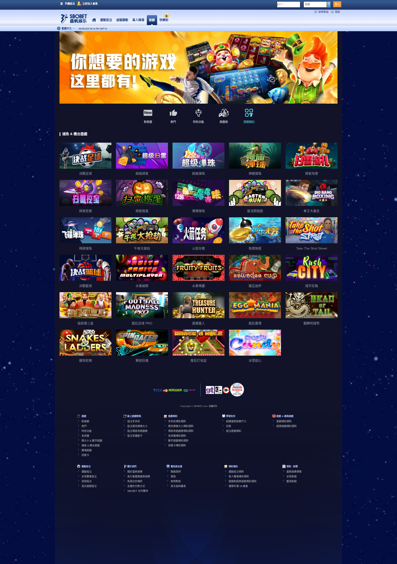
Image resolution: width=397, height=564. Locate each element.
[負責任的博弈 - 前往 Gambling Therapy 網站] (210, 391)
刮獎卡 (85, 455)
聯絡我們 (176, 471)
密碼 (307, 4)
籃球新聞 (291, 481)
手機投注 (70, 3)
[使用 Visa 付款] (157, 393)
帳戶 (280, 4)
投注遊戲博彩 (233, 431)
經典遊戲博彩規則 (286, 426)
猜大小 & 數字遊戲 (92, 440)
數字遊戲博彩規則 (178, 440)
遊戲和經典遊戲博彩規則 (242, 481)
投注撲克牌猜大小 (137, 426)
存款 (228, 426)
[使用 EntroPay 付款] (185, 393)
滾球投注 (87, 481)
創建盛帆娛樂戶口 (236, 421)
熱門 (84, 426)
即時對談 (323, 12)
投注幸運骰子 (134, 435)
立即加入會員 (90, 3)
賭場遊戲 (87, 450)
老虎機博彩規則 (177, 435)
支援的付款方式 (136, 486)
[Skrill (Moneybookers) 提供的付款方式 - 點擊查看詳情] (192, 393)
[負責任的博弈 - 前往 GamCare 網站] (218, 391)
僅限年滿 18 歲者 (238, 486)
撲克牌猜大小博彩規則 (180, 426)
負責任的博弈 (134, 481)
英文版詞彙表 (178, 486)
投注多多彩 (133, 421)
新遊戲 (85, 421)
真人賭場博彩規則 (239, 476)
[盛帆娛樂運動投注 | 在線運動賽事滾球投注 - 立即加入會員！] (72, 19)
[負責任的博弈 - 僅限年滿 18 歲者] (226, 392)
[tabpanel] (198, 67)
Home (94, 20)
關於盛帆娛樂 (134, 471)
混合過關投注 (89, 486)
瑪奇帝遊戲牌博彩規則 (180, 431)
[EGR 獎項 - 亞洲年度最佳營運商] (237, 390)
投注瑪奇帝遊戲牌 (137, 431)
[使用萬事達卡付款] (165, 393)
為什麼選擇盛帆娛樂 (138, 476)
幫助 (337, 12)
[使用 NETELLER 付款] (175, 393)
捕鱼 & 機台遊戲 (91, 445)
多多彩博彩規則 (177, 421)
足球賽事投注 (89, 476)
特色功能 (87, 431)
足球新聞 (291, 476)
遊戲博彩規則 (284, 421)
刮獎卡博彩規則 (177, 445)
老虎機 (85, 435)
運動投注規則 (236, 471)
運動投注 (87, 471)
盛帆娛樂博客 (294, 471)
